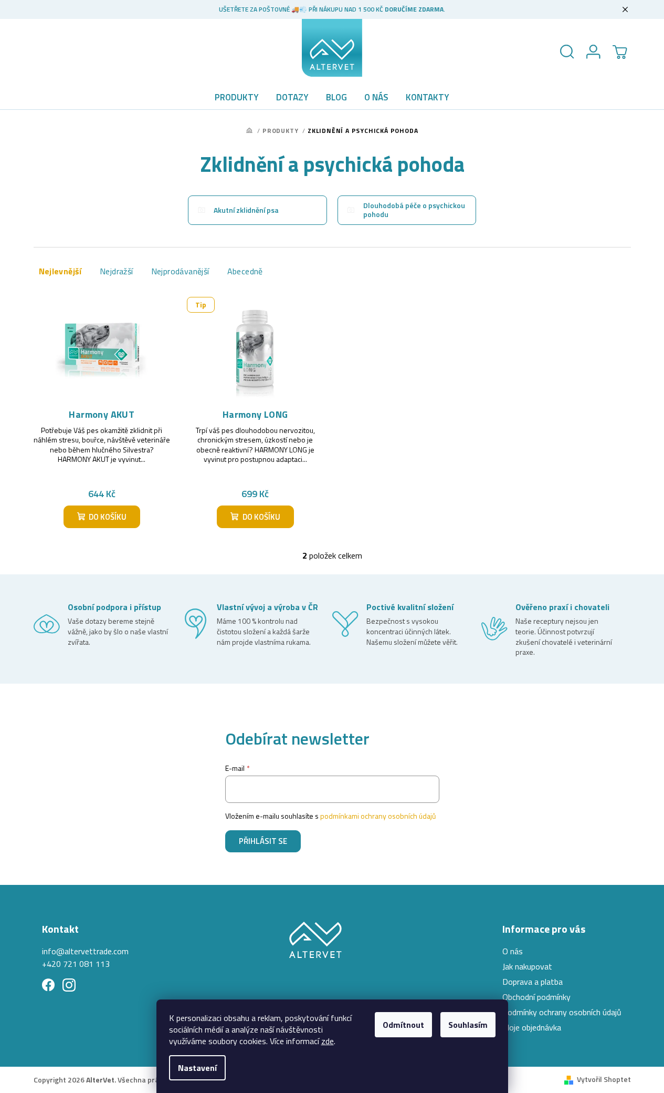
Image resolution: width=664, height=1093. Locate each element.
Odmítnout (403, 1024)
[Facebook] (48, 985)
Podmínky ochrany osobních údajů (561, 1012)
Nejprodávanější (180, 271)
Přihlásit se (263, 841)
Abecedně (245, 271)
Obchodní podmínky (536, 997)
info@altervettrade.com (85, 951)
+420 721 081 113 (76, 963)
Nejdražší (116, 271)
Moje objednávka (531, 1027)
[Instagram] (69, 985)
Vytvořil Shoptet (604, 1079)
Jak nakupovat (527, 966)
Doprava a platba (532, 981)
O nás (512, 951)
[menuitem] (236, 97)
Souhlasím (468, 1024)
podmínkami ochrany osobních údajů (378, 815)
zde (327, 1041)
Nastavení (197, 1067)
